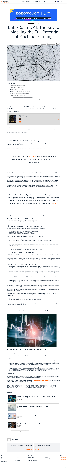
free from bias (18, 172)
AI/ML (33, 40)
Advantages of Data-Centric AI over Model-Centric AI (20, 91)
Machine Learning (20, 434)
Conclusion (11, 102)
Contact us (46, 461)
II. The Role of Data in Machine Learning (17, 87)
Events (2, 457)
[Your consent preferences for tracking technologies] (65, 467)
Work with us (47, 460)
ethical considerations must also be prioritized (41, 380)
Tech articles (17, 457)
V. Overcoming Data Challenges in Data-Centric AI (18, 100)
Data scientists (57, 298)
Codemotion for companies (32, 460)
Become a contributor (48, 458)
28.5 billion (32, 156)
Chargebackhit (9, 260)
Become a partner (4, 461)
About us (46, 457)
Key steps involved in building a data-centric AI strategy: (23, 97)
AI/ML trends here (19, 136)
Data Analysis (14, 434)
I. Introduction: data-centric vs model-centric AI (18, 85)
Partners (2, 460)
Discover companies (31, 457)
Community (3, 458)
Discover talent (17, 460)
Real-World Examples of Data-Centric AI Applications (20, 93)
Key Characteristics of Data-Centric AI (18, 89)
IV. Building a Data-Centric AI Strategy (18, 95)
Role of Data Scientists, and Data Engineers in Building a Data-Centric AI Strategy (25, 99)
